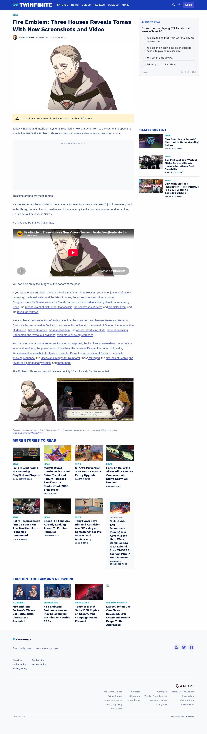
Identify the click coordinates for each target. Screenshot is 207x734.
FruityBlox (161, 704)
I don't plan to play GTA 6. (161, 64)
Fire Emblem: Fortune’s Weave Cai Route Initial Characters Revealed (24, 614)
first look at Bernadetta (101, 343)
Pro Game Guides (113, 691)
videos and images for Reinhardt (60, 358)
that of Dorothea (37, 330)
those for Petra (68, 353)
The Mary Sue (187, 700)
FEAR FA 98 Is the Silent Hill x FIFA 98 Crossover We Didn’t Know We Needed (119, 475)
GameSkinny (133, 700)
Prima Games (115, 696)
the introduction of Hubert (72, 325)
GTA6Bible (116, 708)
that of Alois (64, 307)
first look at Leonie (117, 358)
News (75, 4)
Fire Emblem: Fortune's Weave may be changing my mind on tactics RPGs (57, 614)
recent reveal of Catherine (41, 307)
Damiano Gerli (82, 479)
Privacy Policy (20, 668)
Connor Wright (21, 539)
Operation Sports (158, 700)
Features (62, 4)
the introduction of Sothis (44, 320)
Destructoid (188, 696)
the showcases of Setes (88, 307)
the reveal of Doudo (101, 325)
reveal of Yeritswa (27, 311)
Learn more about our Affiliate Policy (27, 433)
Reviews (99, 4)
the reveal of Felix (59, 330)
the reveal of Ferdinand (41, 335)
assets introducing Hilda (90, 330)
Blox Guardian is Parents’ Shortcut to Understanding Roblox (182, 142)
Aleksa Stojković (174, 173)
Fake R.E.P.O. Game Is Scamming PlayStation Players (26, 471)
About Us (17, 660)
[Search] (174, 5)
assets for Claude (55, 302)
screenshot (105, 133)
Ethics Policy (19, 664)
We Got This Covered (155, 696)
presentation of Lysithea (55, 348)
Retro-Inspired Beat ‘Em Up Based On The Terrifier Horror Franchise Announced (26, 528)
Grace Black (50, 493)
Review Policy (39, 664)
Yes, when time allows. (160, 57)
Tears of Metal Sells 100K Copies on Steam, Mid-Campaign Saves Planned (87, 614)
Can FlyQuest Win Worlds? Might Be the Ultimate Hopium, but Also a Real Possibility (181, 164)
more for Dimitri (34, 302)
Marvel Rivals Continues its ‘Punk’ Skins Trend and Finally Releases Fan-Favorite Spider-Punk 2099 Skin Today (57, 478)
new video (82, 133)
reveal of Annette (112, 348)
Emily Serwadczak (22, 479)
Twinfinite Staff (173, 149)
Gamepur (162, 691)
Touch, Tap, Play (113, 704)
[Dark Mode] (180, 5)
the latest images (60, 297)
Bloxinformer (187, 704)
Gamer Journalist (113, 700)
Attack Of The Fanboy (183, 691)
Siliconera (134, 696)
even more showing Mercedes (75, 335)
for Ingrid (94, 358)
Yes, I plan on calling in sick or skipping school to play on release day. (169, 49)
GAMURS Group (187, 716)
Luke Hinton (81, 543)
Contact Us (38, 660)
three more (64, 362)
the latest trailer (34, 297)
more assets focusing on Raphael (62, 343)
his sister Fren (117, 307)
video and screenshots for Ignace (37, 353)
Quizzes (113, 4)
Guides (86, 4)
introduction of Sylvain (96, 353)
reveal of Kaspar (85, 348)
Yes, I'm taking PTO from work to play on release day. (170, 39)
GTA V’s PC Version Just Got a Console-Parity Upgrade (88, 471)
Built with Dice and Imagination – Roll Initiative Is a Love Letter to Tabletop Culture (182, 188)
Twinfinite (134, 691)
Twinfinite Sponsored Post (118, 562)
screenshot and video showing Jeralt (90, 302)
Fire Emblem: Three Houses (30, 371)
